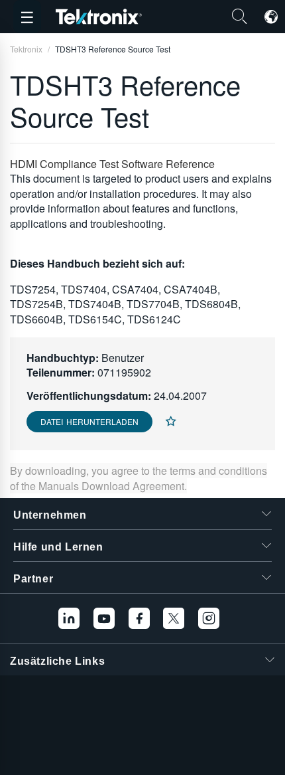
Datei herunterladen (89, 421)
